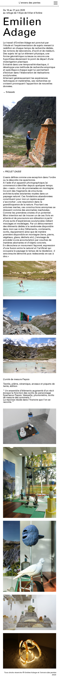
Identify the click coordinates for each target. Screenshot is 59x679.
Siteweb (10, 92)
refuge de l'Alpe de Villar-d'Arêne (24, 13)
